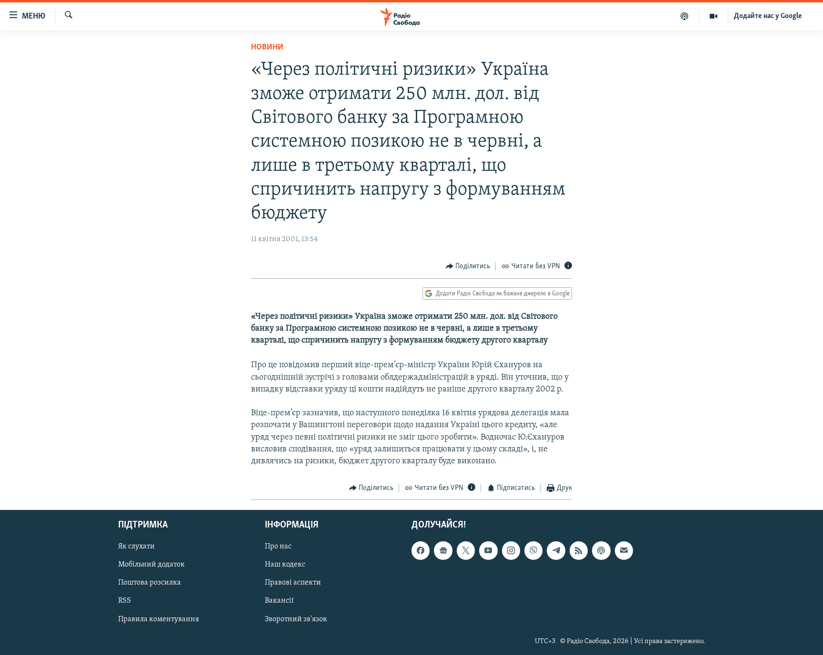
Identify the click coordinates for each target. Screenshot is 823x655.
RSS (124, 601)
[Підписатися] (624, 550)
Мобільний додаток (151, 564)
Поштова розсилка (149, 583)
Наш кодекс (285, 564)
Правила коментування (158, 619)
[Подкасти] (684, 16)
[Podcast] (601, 550)
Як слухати (136, 546)
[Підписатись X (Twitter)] (466, 550)
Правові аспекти (293, 583)
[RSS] (579, 550)
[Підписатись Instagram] (511, 550)
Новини (267, 47)
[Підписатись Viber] (533, 550)
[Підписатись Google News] (443, 550)
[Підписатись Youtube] (488, 550)
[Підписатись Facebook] (421, 550)
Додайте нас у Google (768, 16)
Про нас (278, 546)
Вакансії (279, 601)
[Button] (468, 266)
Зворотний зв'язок (296, 619)
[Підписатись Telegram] (556, 550)
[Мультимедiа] (713, 16)
